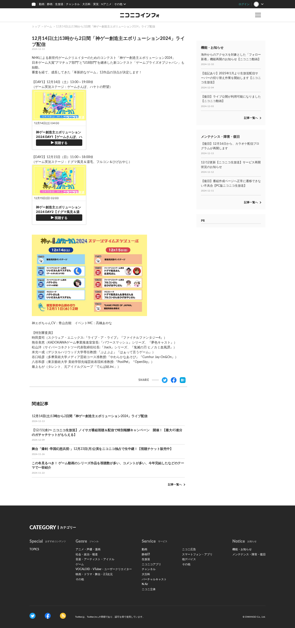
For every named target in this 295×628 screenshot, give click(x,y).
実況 (96, 4)
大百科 (86, 4)
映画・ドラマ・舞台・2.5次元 (94, 574)
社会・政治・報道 (87, 554)
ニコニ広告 (189, 549)
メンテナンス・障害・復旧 (249, 554)
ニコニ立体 (149, 589)
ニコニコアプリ (151, 564)
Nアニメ (106, 4)
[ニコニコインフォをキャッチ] (63, 616)
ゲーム (48, 26)
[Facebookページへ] (48, 616)
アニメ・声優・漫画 (88, 549)
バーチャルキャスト (154, 579)
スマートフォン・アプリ (197, 554)
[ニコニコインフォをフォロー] (32, 616)
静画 (50, 4)
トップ (36, 26)
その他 (80, 579)
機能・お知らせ (242, 549)
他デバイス (189, 559)
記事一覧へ (175, 484)
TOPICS (34, 549)
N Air (145, 584)
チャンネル (73, 4)
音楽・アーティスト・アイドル (95, 559)
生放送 (59, 4)
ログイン (244, 4)
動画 (41, 4)
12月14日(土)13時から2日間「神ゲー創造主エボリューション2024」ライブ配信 (105, 26)
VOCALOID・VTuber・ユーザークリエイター (104, 569)
